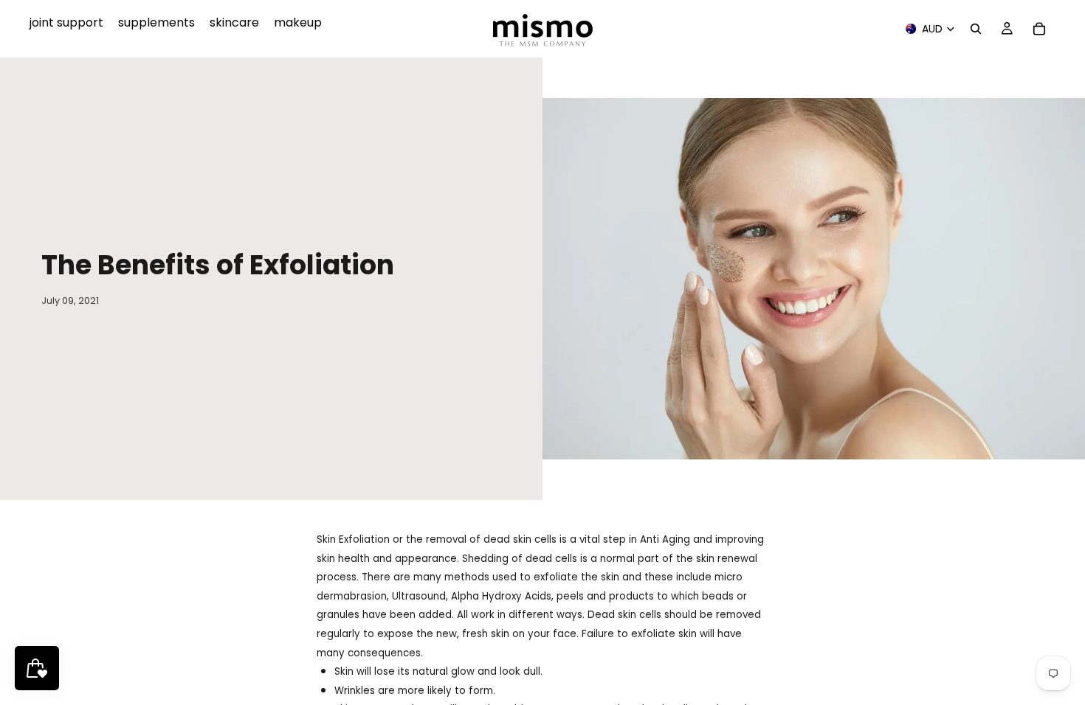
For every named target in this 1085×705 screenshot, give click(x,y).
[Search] (976, 29)
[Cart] (1039, 29)
